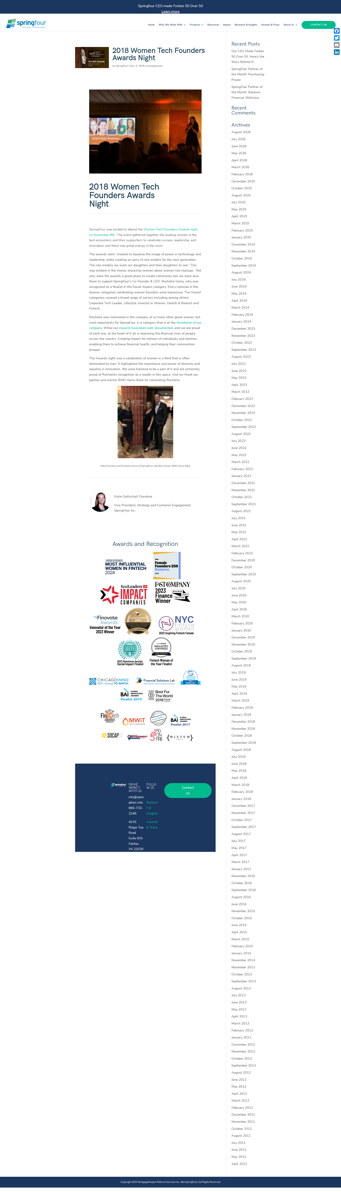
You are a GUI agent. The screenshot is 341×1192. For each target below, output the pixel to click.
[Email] (336, 45)
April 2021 (239, 539)
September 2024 (243, 265)
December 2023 (243, 328)
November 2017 (243, 813)
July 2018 (238, 757)
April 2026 (239, 160)
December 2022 (243, 406)
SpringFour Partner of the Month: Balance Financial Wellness (246, 92)
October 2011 (241, 1129)
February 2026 (242, 174)
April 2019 (239, 693)
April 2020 (239, 609)
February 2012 (242, 1108)
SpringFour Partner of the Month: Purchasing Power (247, 74)
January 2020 (241, 630)
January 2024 (241, 321)
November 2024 (243, 251)
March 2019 (240, 700)
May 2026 (238, 153)
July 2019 (238, 672)
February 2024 (242, 314)
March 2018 (240, 785)
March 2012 (240, 1100)
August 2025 (241, 195)
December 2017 (243, 806)
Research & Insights (246, 25)
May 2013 (238, 1009)
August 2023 (241, 356)
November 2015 (243, 911)
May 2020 (238, 602)
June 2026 (239, 146)
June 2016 (239, 904)
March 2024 (240, 307)
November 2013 (243, 967)
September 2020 (243, 574)
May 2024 (238, 293)
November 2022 (243, 413)
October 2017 (241, 820)
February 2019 (242, 707)
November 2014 (243, 960)
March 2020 (240, 616)
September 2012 (243, 1065)
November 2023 (243, 336)
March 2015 (240, 939)
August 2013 (241, 988)
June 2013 (239, 1002)
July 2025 (238, 202)
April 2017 (239, 855)
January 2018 (241, 799)
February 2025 (242, 230)
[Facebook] (336, 30)
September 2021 (243, 504)
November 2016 (243, 876)
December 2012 (243, 1044)
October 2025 (241, 188)
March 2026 (240, 167)
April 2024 (239, 300)
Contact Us (318, 25)
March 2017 (240, 862)
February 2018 (242, 792)
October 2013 (241, 974)
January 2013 (241, 1037)
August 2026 (241, 132)
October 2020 (241, 567)
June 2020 (239, 595)
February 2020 (242, 623)
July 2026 (238, 139)
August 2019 (241, 665)
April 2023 (239, 385)
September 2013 (243, 981)
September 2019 (243, 658)
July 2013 (238, 995)
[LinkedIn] (336, 52)
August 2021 (241, 511)
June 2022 (239, 448)
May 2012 (238, 1086)
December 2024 (243, 244)
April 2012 (239, 1093)
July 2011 (238, 1143)
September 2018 (243, 743)
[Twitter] (336, 37)
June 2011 (239, 1150)
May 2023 (238, 378)
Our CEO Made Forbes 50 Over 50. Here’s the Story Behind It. (247, 56)
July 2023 (238, 364)
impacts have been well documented (146, 328)
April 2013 (239, 1016)
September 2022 (243, 427)
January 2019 (241, 715)
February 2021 (242, 553)
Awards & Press (270, 25)
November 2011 (243, 1122)
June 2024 (239, 286)
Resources (213, 25)
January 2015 (241, 953)
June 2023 (239, 371)
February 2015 (242, 946)
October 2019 (241, 651)
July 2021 (238, 518)
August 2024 (241, 272)
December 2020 (243, 560)
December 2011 (243, 1114)
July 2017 (238, 841)
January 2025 (241, 237)
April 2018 (239, 778)
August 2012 (241, 1072)
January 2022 (241, 476)
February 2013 (242, 1030)
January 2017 (241, 869)
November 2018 (243, 729)
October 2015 (241, 918)
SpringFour (122, 66)
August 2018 (241, 750)
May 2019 (238, 686)
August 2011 (241, 1136)
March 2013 (240, 1023)
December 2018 (243, 721)
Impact (227, 25)
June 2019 (239, 679)
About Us (288, 25)
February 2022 (242, 469)
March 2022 (240, 462)
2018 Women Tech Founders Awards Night (158, 54)
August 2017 (241, 834)
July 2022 (238, 441)
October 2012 (241, 1058)
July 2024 (238, 279)
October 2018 (241, 735)
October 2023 (241, 342)
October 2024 (241, 258)
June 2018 (239, 764)
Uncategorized (154, 66)
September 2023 (243, 350)
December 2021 (243, 483)
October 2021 (241, 497)
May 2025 (238, 209)
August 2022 (241, 434)
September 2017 (243, 827)
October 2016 (241, 883)
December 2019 (243, 637)
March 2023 (240, 392)
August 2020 (241, 581)
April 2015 (239, 932)
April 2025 (239, 216)
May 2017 (238, 848)
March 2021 (240, 546)
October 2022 (241, 420)
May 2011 (238, 1157)
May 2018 (238, 771)
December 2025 (243, 181)
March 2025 (240, 223)
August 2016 (241, 897)
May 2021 (238, 532)
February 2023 (242, 399)
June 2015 (239, 925)
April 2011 (239, 1164)
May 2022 (238, 455)
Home (151, 25)
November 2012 (243, 1051)
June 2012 (239, 1079)
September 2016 (243, 890)
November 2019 (243, 644)
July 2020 (238, 588)
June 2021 (239, 525)
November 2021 (243, 490)
